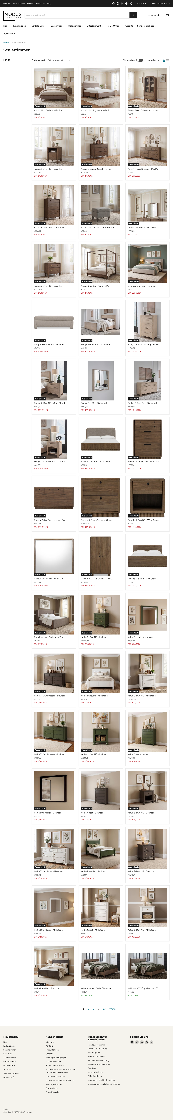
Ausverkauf (9, 33)
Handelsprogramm (96, 1044)
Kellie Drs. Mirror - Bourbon (47, 812)
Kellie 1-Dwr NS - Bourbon (141, 812)
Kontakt (30, 4)
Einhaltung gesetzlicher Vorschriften (104, 1084)
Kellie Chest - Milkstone (93, 929)
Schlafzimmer (38, 25)
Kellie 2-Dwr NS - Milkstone (142, 695)
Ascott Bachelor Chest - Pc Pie (96, 169)
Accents (129, 25)
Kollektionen (19, 25)
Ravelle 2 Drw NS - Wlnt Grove (96, 520)
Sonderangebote (145, 25)
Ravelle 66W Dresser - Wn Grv (49, 520)
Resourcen (40, 4)
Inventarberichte (95, 1072)
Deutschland (159, 3)
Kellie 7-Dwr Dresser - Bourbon (50, 695)
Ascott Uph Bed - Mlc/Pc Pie (48, 110)
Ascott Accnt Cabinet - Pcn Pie (143, 110)
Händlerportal (94, 1052)
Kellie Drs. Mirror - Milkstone (48, 929)
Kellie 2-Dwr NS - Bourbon (141, 871)
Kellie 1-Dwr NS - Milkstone (142, 929)
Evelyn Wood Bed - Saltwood (95, 344)
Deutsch (140, 3)
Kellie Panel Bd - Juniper (93, 871)
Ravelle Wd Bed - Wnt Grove (142, 578)
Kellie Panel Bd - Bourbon (46, 988)
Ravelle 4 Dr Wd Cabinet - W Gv (97, 578)
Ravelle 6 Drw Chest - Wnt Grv (143, 461)
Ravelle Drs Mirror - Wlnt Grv (48, 578)
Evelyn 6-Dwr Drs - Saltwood (142, 403)
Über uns (6, 4)
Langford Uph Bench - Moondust (50, 344)
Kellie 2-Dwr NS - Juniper (93, 637)
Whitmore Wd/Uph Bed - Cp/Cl (143, 988)
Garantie (49, 1053)
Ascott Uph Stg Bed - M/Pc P (95, 110)
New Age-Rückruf (54, 1084)
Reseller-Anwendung (97, 1048)
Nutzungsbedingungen (56, 1057)
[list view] (168, 60)
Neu (5, 25)
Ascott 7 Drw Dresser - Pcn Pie (143, 169)
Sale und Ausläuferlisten (99, 1064)
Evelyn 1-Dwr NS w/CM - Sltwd (49, 461)
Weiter (113, 1008)
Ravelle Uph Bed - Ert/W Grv (95, 461)
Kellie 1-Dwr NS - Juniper (93, 754)
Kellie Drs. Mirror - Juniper (141, 637)
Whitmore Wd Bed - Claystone (96, 988)
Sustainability (52, 1088)
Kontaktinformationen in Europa (60, 1080)
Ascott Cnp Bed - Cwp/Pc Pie (95, 286)
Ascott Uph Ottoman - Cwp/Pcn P (97, 227)
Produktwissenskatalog (98, 1060)
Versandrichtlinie (53, 1061)
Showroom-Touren (96, 1056)
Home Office (113, 25)
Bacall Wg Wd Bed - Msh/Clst (49, 637)
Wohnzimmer (74, 25)
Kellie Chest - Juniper (138, 754)
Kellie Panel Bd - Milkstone (94, 695)
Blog (49, 4)
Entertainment (94, 25)
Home (6, 42)
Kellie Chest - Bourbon (92, 812)
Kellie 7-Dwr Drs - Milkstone (48, 871)
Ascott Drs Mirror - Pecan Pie (142, 227)
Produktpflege (19, 4)
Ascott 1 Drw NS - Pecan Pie (48, 169)
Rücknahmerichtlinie (55, 1065)
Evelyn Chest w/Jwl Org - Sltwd (143, 344)
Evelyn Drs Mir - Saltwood (94, 403)
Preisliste (92, 1068)
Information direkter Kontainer (101, 1080)
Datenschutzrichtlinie (55, 1076)
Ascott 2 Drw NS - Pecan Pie (48, 286)
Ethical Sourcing (53, 1092)
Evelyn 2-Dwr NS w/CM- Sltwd (49, 403)
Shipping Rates (95, 1076)
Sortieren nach (39, 60)
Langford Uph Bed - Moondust (142, 286)
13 (104, 1008)
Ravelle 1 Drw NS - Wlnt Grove (143, 520)
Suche (5, 1109)
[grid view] (164, 60)
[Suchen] (133, 15)
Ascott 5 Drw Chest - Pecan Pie (49, 227)
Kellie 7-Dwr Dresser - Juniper (49, 754)
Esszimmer (56, 25)
